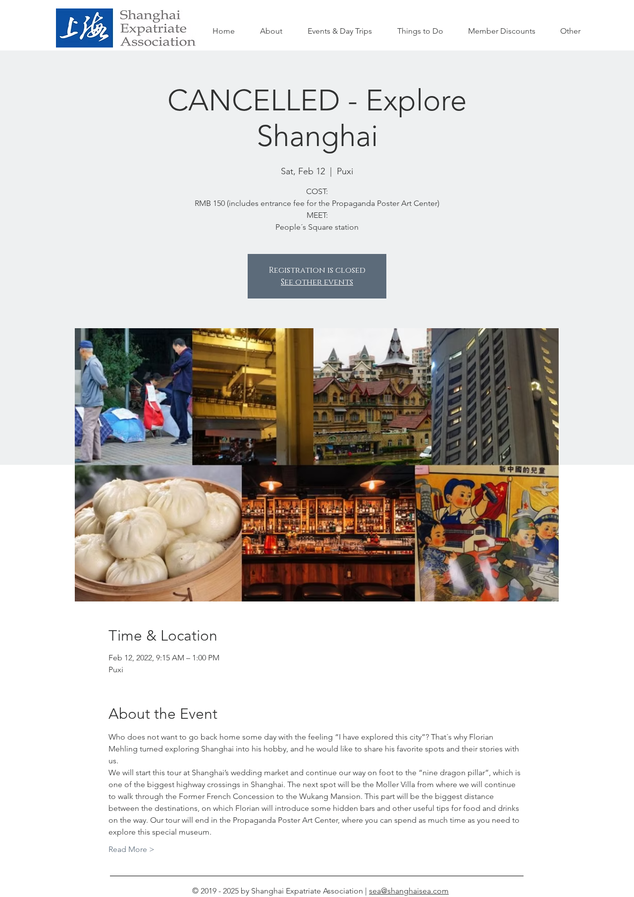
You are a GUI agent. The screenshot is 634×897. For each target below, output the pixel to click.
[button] (420, 31)
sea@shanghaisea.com (409, 891)
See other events (317, 282)
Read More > (131, 849)
